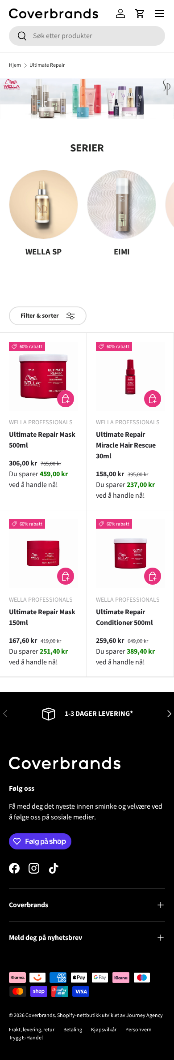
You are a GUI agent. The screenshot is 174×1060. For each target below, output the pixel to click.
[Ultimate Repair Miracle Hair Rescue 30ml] (130, 376)
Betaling (72, 1030)
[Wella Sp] (43, 204)
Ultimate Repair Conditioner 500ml (124, 617)
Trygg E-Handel (26, 1038)
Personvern (138, 1030)
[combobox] (87, 36)
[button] (140, 13)
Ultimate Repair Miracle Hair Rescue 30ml (126, 445)
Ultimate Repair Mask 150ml (42, 617)
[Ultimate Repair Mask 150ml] (43, 553)
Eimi (122, 252)
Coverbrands (40, 1015)
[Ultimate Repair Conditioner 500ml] (130, 553)
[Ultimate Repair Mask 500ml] (43, 376)
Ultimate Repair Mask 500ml (42, 440)
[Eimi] (121, 204)
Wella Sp (43, 252)
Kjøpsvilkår (103, 1030)
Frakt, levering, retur (31, 1030)
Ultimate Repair (47, 65)
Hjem (15, 65)
